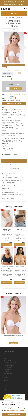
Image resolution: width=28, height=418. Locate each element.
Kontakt (6, 385)
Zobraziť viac (13, 343)
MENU (15, 13)
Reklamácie (6, 371)
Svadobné (4, 67)
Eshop (3, 17)
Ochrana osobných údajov (10, 376)
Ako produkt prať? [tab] (14, 168)
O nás (5, 383)
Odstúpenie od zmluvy (9, 378)
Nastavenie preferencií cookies (15, 410)
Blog (5, 358)
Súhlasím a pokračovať (14, 414)
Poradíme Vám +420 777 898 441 (10, 154)
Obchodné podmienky (9, 373)
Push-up (13, 17)
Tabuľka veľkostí (6, 76)
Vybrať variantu (6, 244)
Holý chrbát (4, 64)
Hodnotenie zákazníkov (9, 356)
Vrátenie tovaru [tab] (14, 164)
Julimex (12, 98)
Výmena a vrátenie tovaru (10, 353)
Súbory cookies (7, 392)
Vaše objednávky (8, 367)
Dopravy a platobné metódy (10, 362)
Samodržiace (21, 64)
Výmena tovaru (7, 369)
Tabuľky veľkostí (7, 360)
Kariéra (5, 387)
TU (14, 198)
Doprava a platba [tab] (14, 161)
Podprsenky (8, 17)
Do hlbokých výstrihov (13, 64)
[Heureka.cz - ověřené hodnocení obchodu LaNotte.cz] (14, 398)
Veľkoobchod (7, 389)
